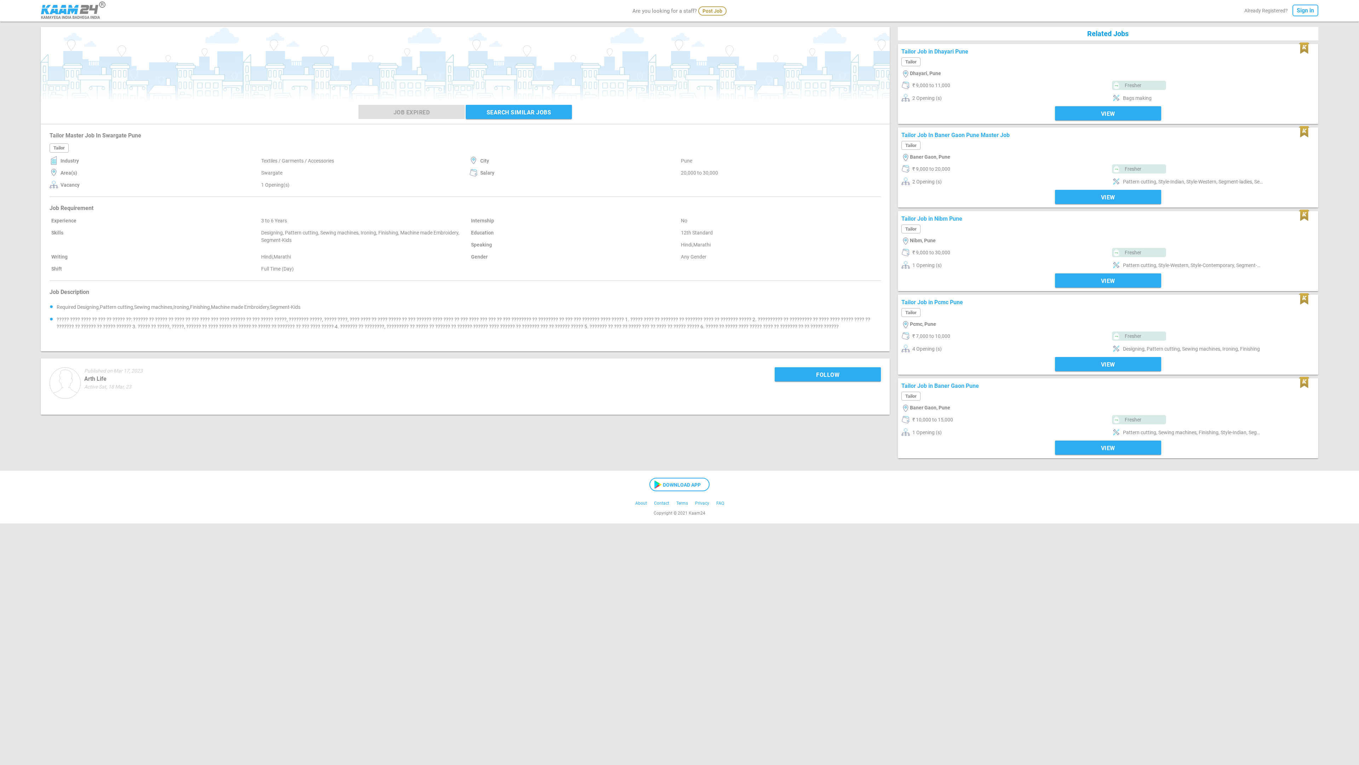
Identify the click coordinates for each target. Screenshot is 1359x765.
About (641, 503)
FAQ (720, 503)
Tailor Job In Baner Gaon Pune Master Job (955, 135)
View (1108, 113)
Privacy (702, 503)
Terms (682, 503)
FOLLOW (827, 375)
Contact (661, 503)
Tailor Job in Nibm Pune (931, 218)
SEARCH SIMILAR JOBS (519, 112)
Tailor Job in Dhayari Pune (934, 51)
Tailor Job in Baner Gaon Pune (940, 385)
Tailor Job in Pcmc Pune (932, 302)
